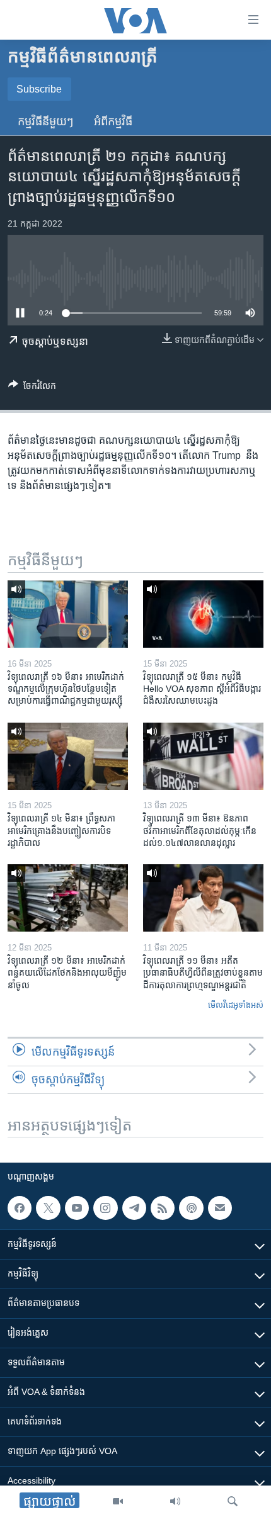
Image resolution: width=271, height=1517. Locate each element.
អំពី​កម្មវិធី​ (113, 121)
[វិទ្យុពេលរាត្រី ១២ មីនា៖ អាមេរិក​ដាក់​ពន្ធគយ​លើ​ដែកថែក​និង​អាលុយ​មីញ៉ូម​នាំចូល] (68, 898)
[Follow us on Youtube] (77, 1208)
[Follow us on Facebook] (20, 1208)
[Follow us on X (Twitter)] (48, 1208)
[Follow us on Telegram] (134, 1208)
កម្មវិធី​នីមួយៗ (46, 121)
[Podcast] (191, 1208)
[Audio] (175, 1501)
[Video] (118, 1501)
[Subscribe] (220, 1208)
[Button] (32, 388)
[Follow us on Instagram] (105, 1208)
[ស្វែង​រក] (232, 1501)
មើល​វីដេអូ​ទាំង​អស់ (235, 1005)
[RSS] (163, 1208)
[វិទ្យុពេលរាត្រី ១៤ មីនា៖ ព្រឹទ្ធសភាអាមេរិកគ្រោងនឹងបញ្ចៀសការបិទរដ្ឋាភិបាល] (68, 756)
